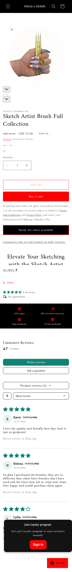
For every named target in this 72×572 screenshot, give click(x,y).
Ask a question (36, 370)
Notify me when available (36, 230)
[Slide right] (6, 99)
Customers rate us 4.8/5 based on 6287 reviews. (34, 241)
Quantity (8, 157)
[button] (8, 6)
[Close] (69, 525)
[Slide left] (6, 89)
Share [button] (10, 282)
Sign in (38, 544)
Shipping (7, 139)
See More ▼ (10, 269)
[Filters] (7, 396)
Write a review (36, 362)
